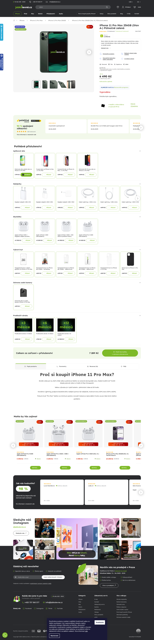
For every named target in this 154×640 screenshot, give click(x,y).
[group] (29, 445)
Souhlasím (100, 622)
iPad (79, 602)
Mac (79, 604)
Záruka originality (122, 599)
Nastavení (54, 636)
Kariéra (96, 607)
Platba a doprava (121, 607)
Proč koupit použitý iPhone (124, 612)
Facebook (28, 608)
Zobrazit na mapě (121, 571)
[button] (89, 52)
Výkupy (96, 612)
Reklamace (97, 609)
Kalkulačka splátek (106, 81)
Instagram (40, 608)
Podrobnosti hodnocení (122, 31)
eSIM (95, 617)
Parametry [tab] (62, 366)
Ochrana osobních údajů (123, 617)
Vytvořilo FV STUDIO (135, 636)
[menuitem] (17, 13)
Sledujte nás (20, 533)
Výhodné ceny (121, 604)
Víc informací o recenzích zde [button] (25, 504)
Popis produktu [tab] (32, 366)
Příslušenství (81, 609)
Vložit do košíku (120, 353)
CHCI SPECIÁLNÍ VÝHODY (53, 577)
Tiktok (50, 608)
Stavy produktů (98, 614)
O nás (96, 599)
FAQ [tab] (124, 366)
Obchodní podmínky (122, 614)
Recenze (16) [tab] (94, 366)
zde (86, 631)
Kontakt (96, 602)
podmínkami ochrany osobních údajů (40, 583)
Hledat (107, 7)
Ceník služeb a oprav (122, 609)
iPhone (80, 599)
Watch (80, 607)
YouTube (60, 608)
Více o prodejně (108, 585)
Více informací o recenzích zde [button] (26, 134)
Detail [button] (34, 468)
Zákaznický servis (99, 604)
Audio (80, 612)
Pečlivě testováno (122, 602)
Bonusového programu (121, 87)
